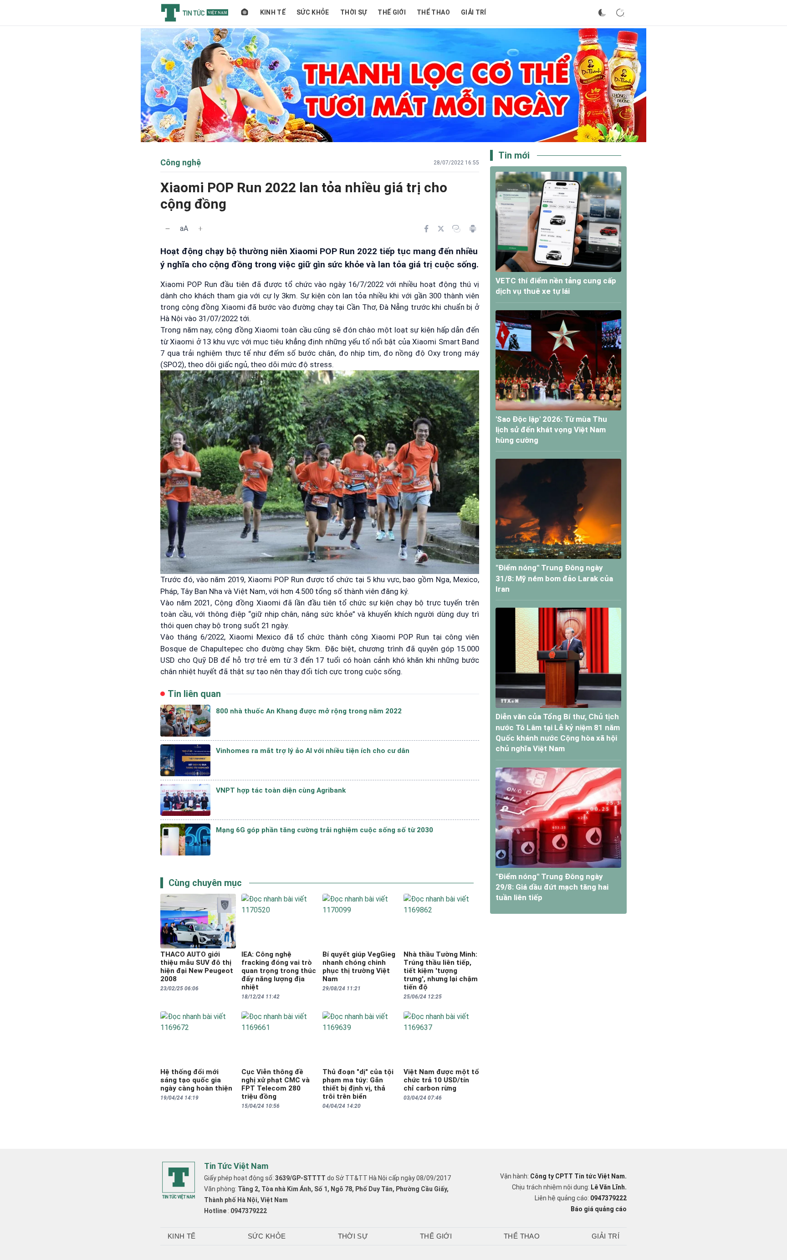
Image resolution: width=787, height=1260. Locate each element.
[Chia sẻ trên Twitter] (440, 228)
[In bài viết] (472, 228)
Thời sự (353, 12)
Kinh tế (273, 12)
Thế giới (392, 12)
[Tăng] (200, 228)
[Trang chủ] (245, 13)
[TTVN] (178, 1181)
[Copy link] (456, 228)
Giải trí (473, 12)
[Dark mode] (602, 12)
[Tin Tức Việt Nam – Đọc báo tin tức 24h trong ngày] (194, 13)
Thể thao (433, 12)
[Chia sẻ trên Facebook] (426, 228)
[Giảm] (167, 228)
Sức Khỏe (312, 12)
